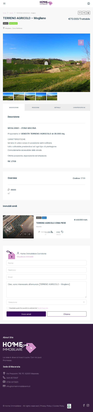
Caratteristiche (79, 107)
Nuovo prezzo (13, 23)
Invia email (26, 314)
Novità (44, 218)
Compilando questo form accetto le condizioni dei (28, 308)
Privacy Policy (45, 405)
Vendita (6, 23)
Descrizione (14, 107)
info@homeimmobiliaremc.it (18, 386)
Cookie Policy (58, 405)
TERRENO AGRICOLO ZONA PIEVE (51, 223)
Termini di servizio (42, 308)
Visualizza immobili (25, 256)
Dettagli (57, 107)
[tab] (81, 42)
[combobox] (46, 302)
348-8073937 (12, 377)
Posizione (35, 107)
